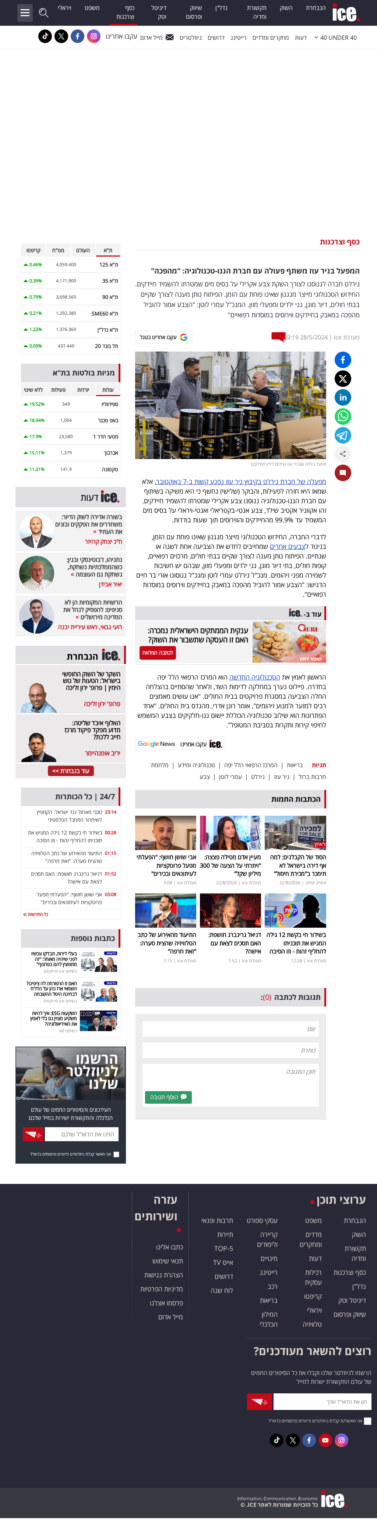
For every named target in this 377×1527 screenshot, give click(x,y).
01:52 (110, 874)
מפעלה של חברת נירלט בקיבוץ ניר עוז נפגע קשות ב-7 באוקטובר (241, 481)
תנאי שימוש (167, 1260)
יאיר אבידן (110, 584)
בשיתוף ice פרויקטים (60, 971)
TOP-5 (223, 1248)
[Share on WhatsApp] (343, 416)
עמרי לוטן (230, 777)
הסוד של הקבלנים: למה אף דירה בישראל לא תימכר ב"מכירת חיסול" (298, 865)
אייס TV (223, 1262)
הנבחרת (316, 8)
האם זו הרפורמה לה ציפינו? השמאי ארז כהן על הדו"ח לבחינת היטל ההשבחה (52, 988)
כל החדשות (37, 914)
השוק (286, 8)
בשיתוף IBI (68, 1030)
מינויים (269, 1258)
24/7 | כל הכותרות (85, 796)
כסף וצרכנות (125, 12)
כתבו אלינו (169, 1246)
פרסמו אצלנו (166, 1302)
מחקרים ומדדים (271, 37)
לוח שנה (222, 1290)
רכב (273, 1286)
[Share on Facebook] (343, 360)
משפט (92, 8)
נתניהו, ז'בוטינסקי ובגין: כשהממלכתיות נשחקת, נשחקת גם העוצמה (94, 567)
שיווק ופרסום (194, 12)
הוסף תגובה (164, 1097)
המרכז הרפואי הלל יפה (251, 765)
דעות (301, 37)
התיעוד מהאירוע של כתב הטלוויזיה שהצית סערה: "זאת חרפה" (167, 943)
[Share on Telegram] (343, 435)
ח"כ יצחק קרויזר (103, 541)
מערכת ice (347, 337)
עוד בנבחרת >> (70, 771)
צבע (205, 777)
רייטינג (238, 37)
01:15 (110, 853)
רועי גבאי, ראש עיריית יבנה (90, 627)
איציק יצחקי (315, 882)
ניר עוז (281, 777)
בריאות (295, 765)
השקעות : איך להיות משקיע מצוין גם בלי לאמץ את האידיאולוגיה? (53, 1018)
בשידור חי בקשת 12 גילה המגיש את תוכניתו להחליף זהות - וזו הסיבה (296, 943)
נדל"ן (221, 8)
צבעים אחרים (287, 546)
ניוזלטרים (191, 37)
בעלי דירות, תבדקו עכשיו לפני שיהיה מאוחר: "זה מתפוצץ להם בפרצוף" (54, 958)
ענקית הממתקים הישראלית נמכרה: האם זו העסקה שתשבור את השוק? (198, 635)
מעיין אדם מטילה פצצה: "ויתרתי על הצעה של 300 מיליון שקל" (230, 865)
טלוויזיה (312, 1324)
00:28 (110, 832)
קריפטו (313, 1296)
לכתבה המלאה (157, 652)
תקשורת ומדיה (257, 12)
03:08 (110, 894)
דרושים (224, 1276)
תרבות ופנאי (217, 1220)
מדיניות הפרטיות (161, 1288)
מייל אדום (151, 37)
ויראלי (64, 8)
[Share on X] (343, 378)
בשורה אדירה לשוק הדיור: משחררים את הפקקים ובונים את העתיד (88, 524)
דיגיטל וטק (158, 12)
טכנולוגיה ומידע (196, 765)
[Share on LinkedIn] (343, 397)
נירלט (258, 777)
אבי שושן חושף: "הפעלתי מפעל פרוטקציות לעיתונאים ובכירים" (166, 865)
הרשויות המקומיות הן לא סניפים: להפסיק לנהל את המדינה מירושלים (92, 609)
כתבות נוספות (93, 938)
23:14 (110, 812)
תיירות (225, 1234)
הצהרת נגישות (163, 1274)
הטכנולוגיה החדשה (254, 677)
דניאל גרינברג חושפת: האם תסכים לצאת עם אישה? (234, 943)
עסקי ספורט (262, 1220)
